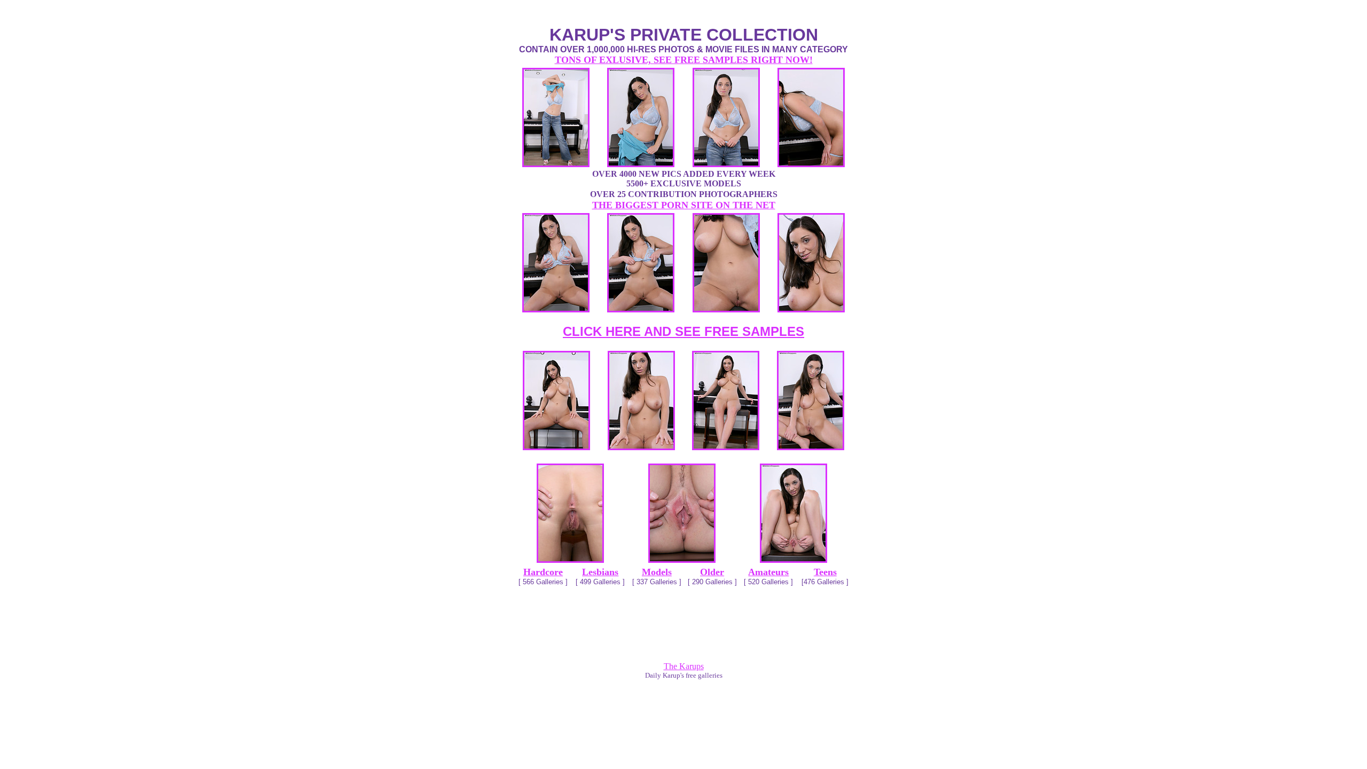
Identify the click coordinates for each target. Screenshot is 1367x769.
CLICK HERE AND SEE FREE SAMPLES (683, 331)
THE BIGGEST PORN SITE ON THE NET (683, 205)
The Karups (684, 666)
